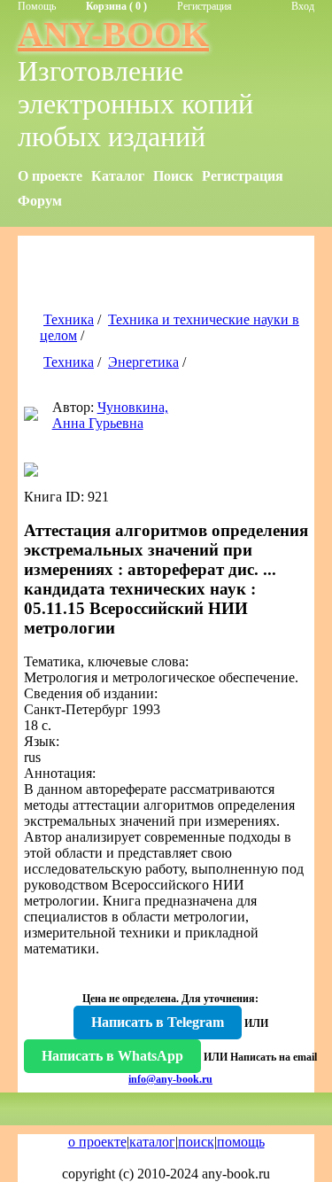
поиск (196, 1141)
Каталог (117, 175)
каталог (152, 1141)
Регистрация (204, 6)
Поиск (173, 175)
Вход (302, 6)
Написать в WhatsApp (112, 1055)
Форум (40, 200)
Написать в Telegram (157, 1022)
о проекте (97, 1141)
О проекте (50, 175)
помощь (241, 1141)
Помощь (37, 6)
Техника (68, 319)
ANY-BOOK (113, 34)
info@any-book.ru (170, 1079)
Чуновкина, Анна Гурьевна (110, 415)
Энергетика (143, 361)
